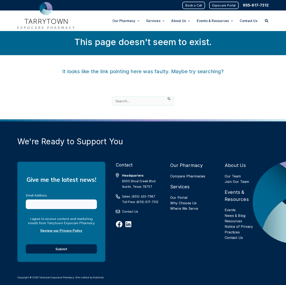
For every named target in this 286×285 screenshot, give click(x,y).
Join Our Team (237, 182)
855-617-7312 (256, 5)
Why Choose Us (183, 203)
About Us (235, 165)
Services (180, 186)
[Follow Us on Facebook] (119, 224)
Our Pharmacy (186, 165)
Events (230, 210)
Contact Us (130, 211)
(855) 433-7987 (143, 196)
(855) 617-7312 (147, 202)
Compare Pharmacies (187, 176)
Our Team (233, 176)
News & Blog (235, 215)
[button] (193, 5)
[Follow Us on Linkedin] (128, 224)
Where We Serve (184, 208)
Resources (233, 221)
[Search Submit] (169, 98)
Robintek (98, 277)
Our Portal (178, 197)
